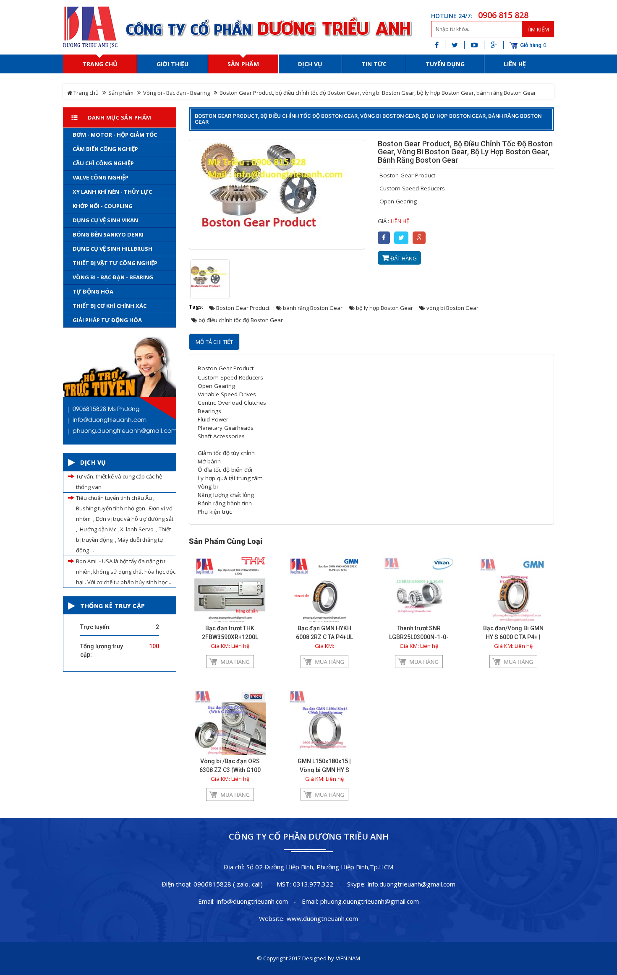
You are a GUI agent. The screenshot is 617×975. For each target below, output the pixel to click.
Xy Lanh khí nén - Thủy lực (112, 191)
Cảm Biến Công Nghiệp (105, 149)
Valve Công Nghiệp (100, 177)
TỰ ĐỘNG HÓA (93, 291)
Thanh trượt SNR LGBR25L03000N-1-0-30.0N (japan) (419, 637)
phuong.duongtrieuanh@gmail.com (369, 901)
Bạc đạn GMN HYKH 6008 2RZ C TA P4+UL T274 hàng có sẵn (324, 637)
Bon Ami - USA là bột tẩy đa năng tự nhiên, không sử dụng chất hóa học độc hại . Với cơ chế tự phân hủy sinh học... (125, 571)
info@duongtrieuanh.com (252, 901)
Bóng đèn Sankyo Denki (108, 234)
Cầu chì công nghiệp (103, 163)
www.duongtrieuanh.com (322, 918)
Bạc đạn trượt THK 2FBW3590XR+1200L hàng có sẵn (230, 637)
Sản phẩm (120, 92)
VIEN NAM (348, 958)
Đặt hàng (403, 258)
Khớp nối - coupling (103, 206)
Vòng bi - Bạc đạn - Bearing (176, 92)
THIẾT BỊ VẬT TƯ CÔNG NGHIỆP (115, 263)
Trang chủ (85, 92)
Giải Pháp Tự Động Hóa (107, 320)
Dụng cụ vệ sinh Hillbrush (112, 248)
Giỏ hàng (530, 45)
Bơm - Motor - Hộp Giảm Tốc (115, 134)
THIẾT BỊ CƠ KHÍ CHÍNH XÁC (109, 305)
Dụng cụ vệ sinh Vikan (105, 220)
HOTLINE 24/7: (451, 16)
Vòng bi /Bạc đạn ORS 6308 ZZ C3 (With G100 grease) (230, 770)
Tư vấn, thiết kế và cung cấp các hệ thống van (119, 482)
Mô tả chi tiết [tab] (214, 342)
